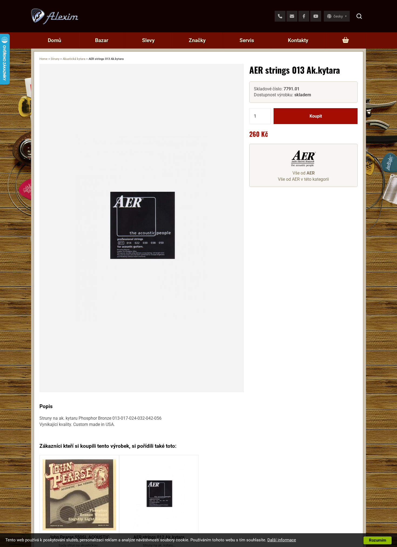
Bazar (101, 40)
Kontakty (298, 40)
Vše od (303, 173)
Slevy (148, 40)
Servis (247, 40)
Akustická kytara (74, 59)
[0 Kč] (345, 40)
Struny (55, 59)
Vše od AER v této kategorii (303, 179)
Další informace (281, 540)
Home (43, 59)
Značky (197, 40)
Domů (54, 40)
